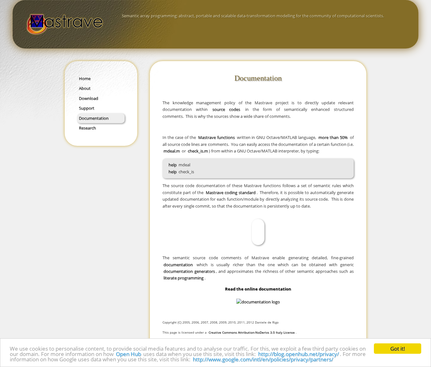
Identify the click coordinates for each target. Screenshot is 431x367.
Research (87, 128)
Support (86, 108)
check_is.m (198, 151)
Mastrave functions (216, 137)
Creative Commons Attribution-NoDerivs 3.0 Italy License (252, 332)
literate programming (183, 278)
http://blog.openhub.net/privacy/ (298, 354)
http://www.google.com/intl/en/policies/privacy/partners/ (263, 359)
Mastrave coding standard (231, 192)
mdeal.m (171, 151)
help (172, 165)
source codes (226, 109)
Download (88, 98)
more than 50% (333, 137)
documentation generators (189, 271)
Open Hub (128, 354)
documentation (178, 264)
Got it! (397, 348)
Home (85, 78)
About (85, 88)
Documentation (94, 118)
